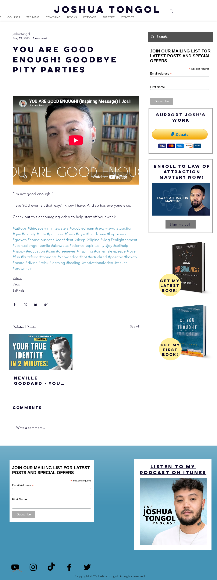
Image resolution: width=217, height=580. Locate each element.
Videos (17, 278)
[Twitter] (87, 567)
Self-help (19, 290)
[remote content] (76, 140)
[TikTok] (51, 567)
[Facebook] (69, 567)
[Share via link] (46, 304)
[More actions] (136, 36)
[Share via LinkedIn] (35, 304)
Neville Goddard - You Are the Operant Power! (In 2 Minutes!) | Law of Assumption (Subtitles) (40, 380)
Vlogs (16, 284)
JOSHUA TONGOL (107, 9)
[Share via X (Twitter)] (25, 304)
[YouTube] (15, 567)
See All (134, 326)
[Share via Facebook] (15, 304)
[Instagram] (33, 567)
